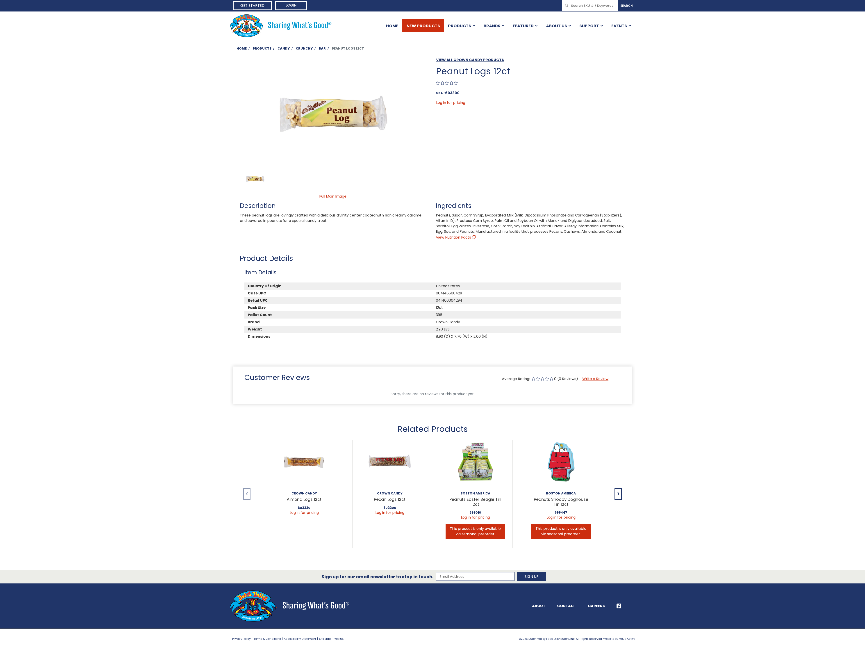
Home (392, 26)
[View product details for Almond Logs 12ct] (304, 464)
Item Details (260, 272)
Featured (523, 26)
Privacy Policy (241, 639)
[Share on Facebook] (619, 606)
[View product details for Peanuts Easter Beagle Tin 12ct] (475, 464)
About (538, 605)
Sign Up (532, 576)
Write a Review (595, 378)
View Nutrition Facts (454, 237)
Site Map (325, 639)
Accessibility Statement (300, 639)
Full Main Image (332, 196)
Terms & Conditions (267, 639)
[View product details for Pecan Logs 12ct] (390, 464)
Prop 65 (339, 639)
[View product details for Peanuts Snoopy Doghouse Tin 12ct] (561, 464)
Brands (492, 26)
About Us (556, 26)
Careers (596, 605)
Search (626, 5)
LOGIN (291, 5)
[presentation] (246, 494)
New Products (423, 26)
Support (589, 26)
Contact (566, 605)
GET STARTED (252, 5)
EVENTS (619, 26)
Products (459, 26)
